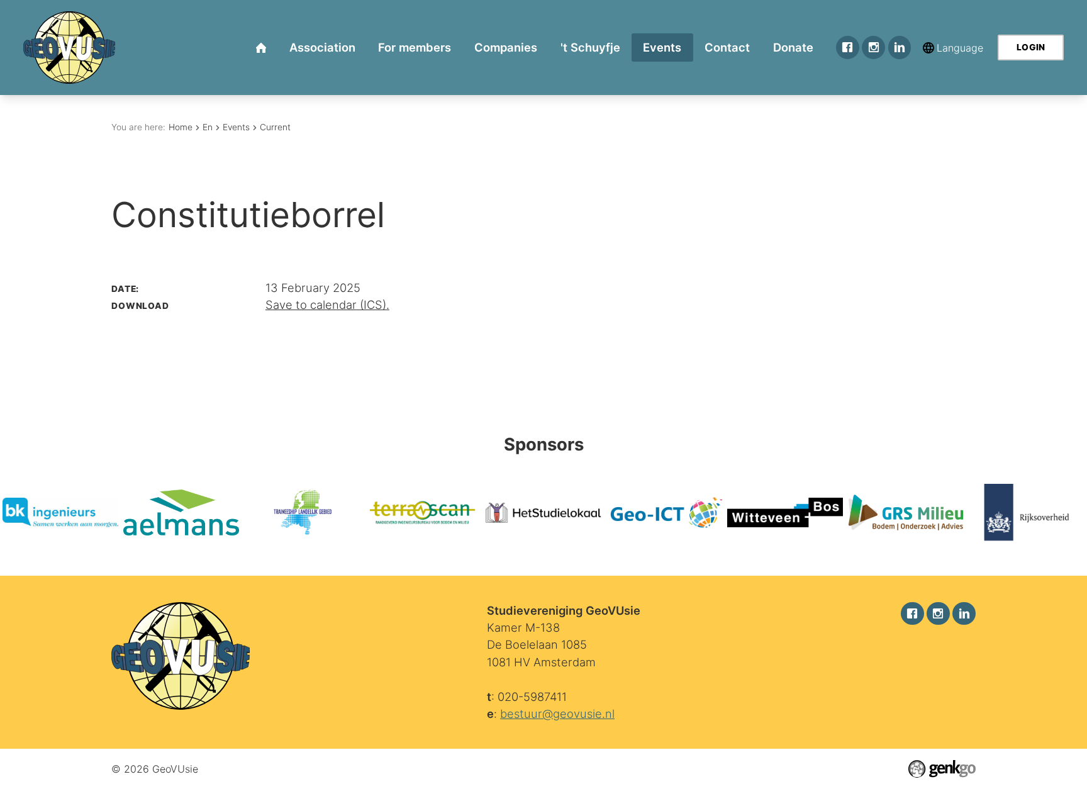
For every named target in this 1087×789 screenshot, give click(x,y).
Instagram (873, 47)
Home (180, 127)
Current (275, 127)
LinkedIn (899, 47)
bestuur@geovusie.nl (557, 713)
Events (236, 127)
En (208, 127)
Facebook (847, 47)
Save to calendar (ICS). (327, 304)
